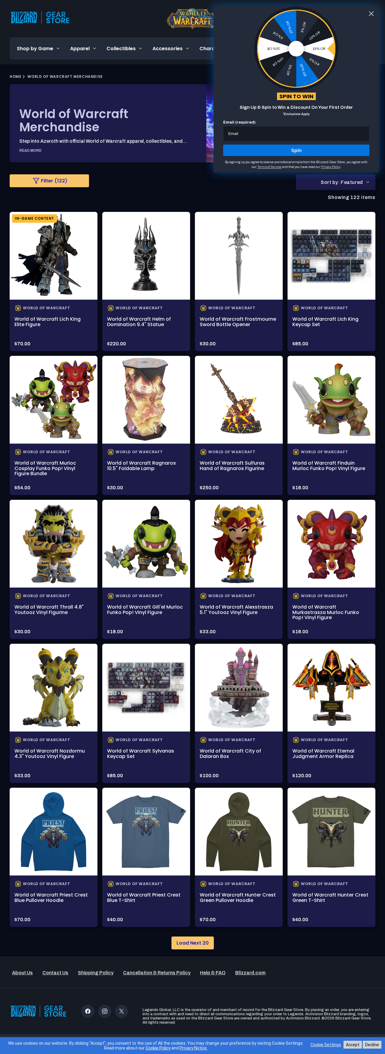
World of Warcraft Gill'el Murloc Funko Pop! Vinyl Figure (145, 609)
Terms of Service (269, 167)
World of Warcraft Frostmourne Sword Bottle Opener (238, 322)
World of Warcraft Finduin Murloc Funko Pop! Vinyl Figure (328, 466)
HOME (15, 76)
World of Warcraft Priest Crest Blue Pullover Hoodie (51, 897)
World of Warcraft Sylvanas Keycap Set (140, 753)
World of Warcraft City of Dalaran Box (230, 753)
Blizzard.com (250, 972)
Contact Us (55, 972)
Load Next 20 (193, 942)
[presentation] (53, 256)
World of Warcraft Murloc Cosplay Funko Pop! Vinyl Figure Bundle (45, 468)
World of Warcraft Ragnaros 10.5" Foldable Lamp (141, 466)
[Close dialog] (371, 13)
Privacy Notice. (194, 1048)
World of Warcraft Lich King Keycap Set (325, 322)
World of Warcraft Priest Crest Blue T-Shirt (143, 897)
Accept (352, 1044)
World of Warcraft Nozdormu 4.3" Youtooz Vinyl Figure (49, 753)
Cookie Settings (325, 1044)
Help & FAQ (213, 972)
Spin (296, 150)
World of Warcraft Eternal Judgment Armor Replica (323, 753)
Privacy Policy (330, 167)
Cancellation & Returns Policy (156, 972)
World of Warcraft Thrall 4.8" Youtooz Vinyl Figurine (49, 609)
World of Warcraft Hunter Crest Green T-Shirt (330, 897)
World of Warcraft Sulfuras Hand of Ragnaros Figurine (232, 466)
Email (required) (239, 122)
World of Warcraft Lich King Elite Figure (47, 322)
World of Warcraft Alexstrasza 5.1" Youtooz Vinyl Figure (236, 609)
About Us (22, 972)
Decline (372, 1044)
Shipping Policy (95, 972)
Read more (30, 150)
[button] (38, 48)
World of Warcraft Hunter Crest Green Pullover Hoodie (238, 897)
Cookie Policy (158, 1048)
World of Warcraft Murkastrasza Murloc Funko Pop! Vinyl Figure (325, 612)
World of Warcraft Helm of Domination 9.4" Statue (139, 322)
